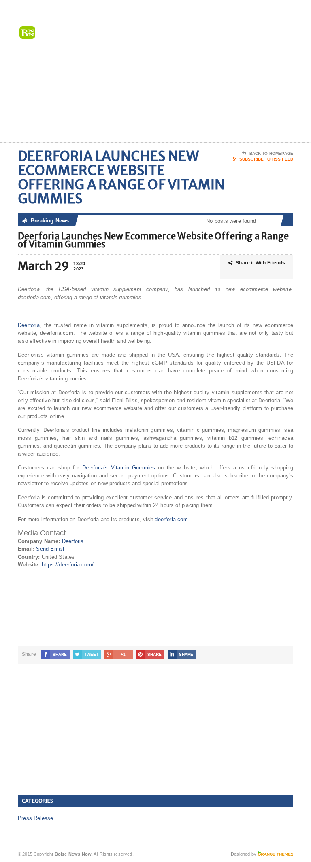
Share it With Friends (260, 263)
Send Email (50, 549)
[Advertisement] (235, 77)
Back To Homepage (271, 153)
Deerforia (29, 325)
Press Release (35, 818)
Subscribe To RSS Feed (266, 159)
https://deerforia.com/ (68, 565)
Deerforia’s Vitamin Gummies (119, 468)
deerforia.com (171, 519)
